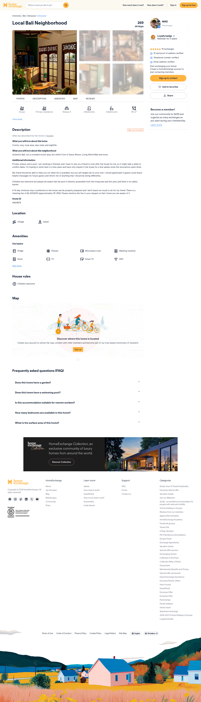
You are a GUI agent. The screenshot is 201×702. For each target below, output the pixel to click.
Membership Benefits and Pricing (174, 569)
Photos (20, 98)
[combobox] (47, 5)
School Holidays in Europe (171, 508)
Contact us (126, 494)
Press (48, 505)
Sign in (173, 5)
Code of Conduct (63, 633)
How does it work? (155, 5)
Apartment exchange (169, 611)
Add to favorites (170, 87)
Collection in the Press (169, 558)
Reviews (90, 98)
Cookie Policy (95, 633)
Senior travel (165, 607)
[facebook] (10, 499)
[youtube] (37, 499)
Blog (47, 494)
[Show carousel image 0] (44, 62)
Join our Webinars (167, 498)
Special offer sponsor (169, 550)
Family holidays (166, 604)
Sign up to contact (168, 78)
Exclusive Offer (166, 592)
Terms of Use (47, 633)
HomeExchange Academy (171, 520)
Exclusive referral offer (169, 490)
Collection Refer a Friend (170, 562)
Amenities (59, 98)
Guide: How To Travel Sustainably (174, 486)
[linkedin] (26, 499)
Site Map (123, 633)
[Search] (66, 5)
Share (170, 95)
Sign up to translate (135, 130)
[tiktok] (21, 499)
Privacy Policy (80, 633)
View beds (17, 119)
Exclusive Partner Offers (170, 581)
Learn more (156, 125)
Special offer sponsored (170, 573)
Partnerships (165, 600)
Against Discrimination (169, 516)
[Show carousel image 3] (94, 79)
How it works (165, 585)
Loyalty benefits (166, 619)
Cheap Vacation (167, 531)
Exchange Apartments (169, 542)
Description (39, 98)
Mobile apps (51, 498)
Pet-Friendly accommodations (173, 535)
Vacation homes (167, 546)
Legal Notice (110, 633)
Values (86, 486)
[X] (32, 499)
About (48, 486)
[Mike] (155, 23)
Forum (124, 490)
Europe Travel (165, 539)
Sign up (78, 349)
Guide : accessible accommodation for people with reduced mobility (176, 503)
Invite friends (89, 505)
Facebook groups (167, 523)
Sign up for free (189, 5)
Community (51, 502)
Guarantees (89, 502)
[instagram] (15, 499)
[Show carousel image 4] (128, 79)
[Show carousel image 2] (128, 45)
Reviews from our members (171, 512)
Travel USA (164, 527)
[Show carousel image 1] (94, 45)
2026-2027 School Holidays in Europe (176, 615)
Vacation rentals (167, 494)
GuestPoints (89, 494)
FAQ (124, 486)
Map (75, 98)
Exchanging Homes (168, 554)
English (49, 136)
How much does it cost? (133, 5)
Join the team (51, 490)
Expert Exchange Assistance (172, 577)
